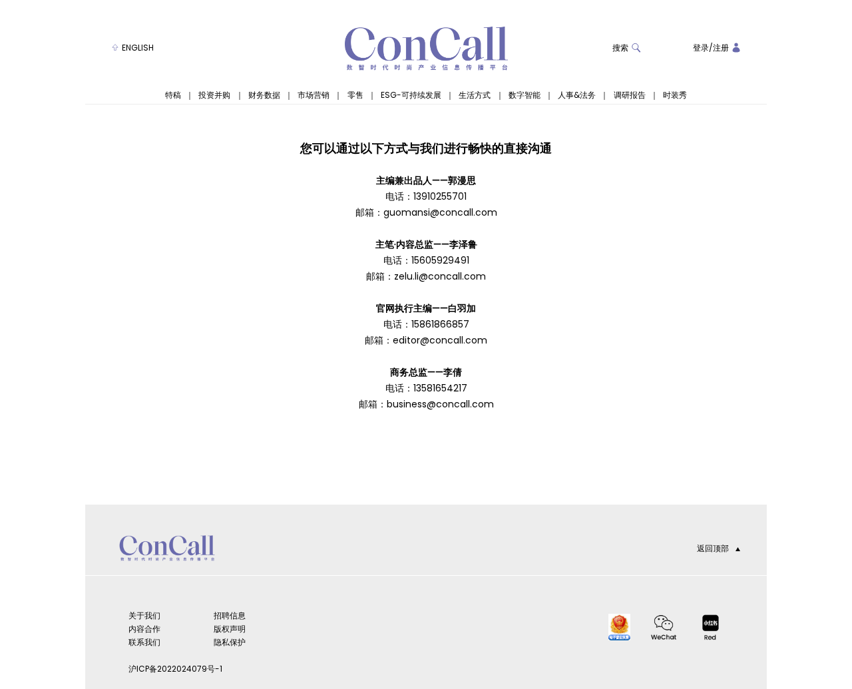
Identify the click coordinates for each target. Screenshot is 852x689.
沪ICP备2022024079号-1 (175, 668)
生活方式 (475, 95)
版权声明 (230, 628)
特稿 (173, 95)
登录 (701, 47)
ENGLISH (138, 47)
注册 (721, 47)
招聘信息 (230, 615)
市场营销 (313, 95)
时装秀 (675, 95)
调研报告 (630, 95)
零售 (355, 95)
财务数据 (264, 95)
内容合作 (144, 628)
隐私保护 (230, 642)
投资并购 (214, 95)
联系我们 (144, 642)
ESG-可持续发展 (411, 95)
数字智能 (524, 95)
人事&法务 (577, 95)
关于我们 (144, 615)
